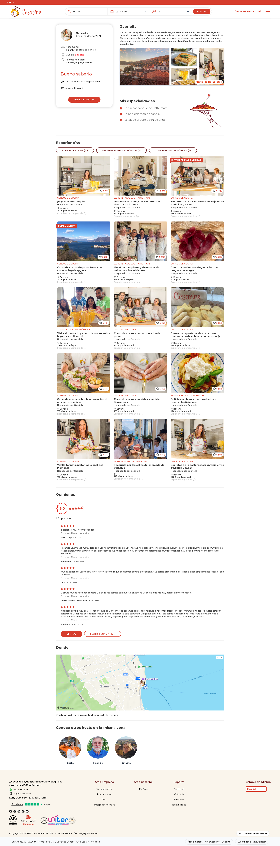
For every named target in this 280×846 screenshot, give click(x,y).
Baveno (79, 54)
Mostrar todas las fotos (209, 82)
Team (104, 799)
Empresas (179, 799)
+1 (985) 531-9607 (22, 793)
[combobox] (89, 11)
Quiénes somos (104, 789)
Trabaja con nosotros (104, 804)
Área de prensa (104, 794)
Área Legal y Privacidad (86, 833)
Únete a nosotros (244, 11)
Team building (179, 804)
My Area (143, 789)
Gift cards (179, 794)
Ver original (84, 533)
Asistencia (179, 789)
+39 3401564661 (21, 789)
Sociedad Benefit (63, 833)
